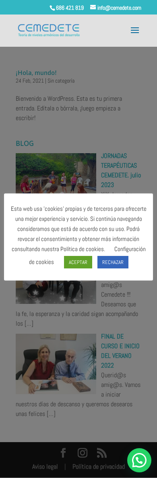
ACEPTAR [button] (78, 262)
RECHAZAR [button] (113, 262)
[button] (139, 460)
